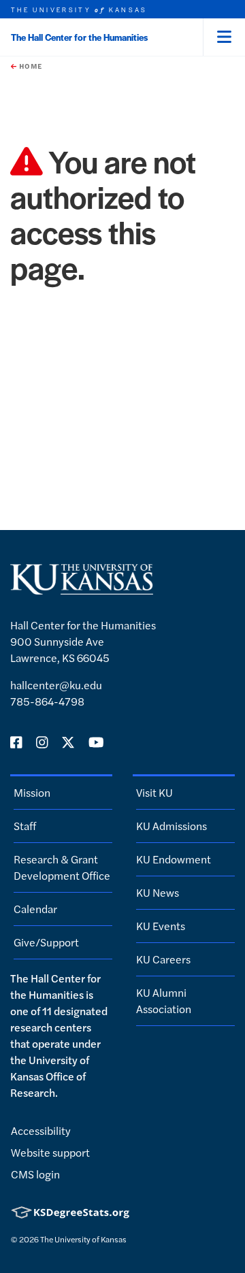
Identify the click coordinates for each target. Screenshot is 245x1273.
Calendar (35, 908)
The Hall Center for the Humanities (79, 37)
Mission (32, 792)
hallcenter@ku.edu (56, 685)
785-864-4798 (47, 701)
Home (29, 66)
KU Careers (163, 959)
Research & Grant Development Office (62, 867)
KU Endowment (173, 859)
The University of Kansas (83, 1239)
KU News (157, 892)
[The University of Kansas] (81, 589)
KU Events (160, 925)
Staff (25, 825)
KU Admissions (171, 825)
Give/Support (46, 942)
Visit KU (154, 792)
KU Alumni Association (163, 1000)
